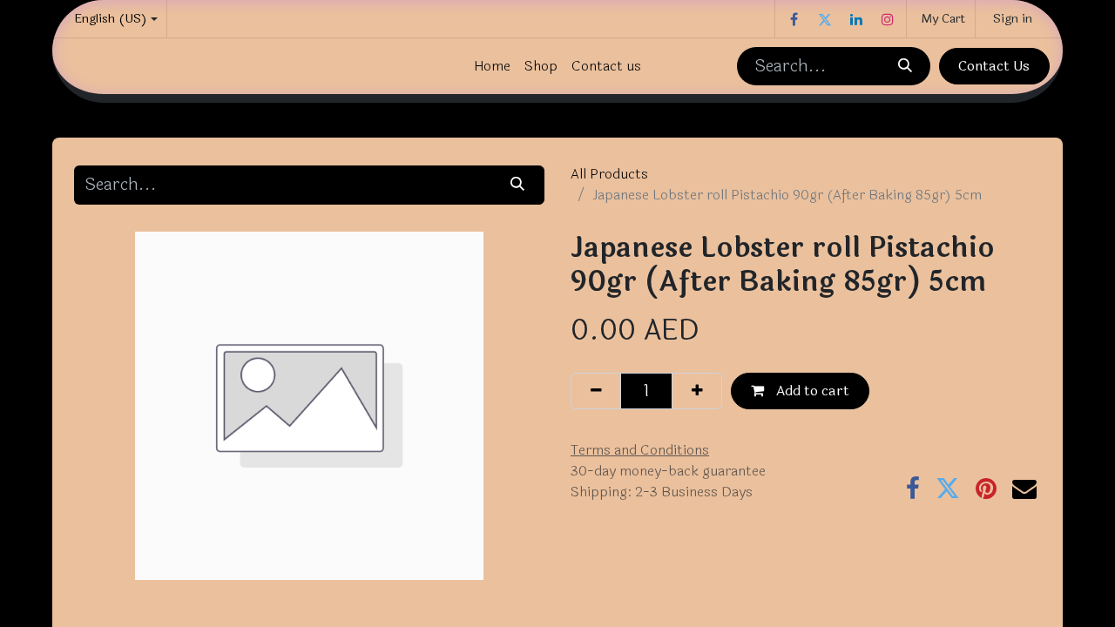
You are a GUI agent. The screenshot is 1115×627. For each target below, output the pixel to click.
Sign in (1012, 19)
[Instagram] (888, 19)
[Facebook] (794, 19)
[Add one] (697, 391)
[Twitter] (825, 19)
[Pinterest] (986, 488)
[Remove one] (596, 391)
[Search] (904, 66)
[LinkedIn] (856, 19)
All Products (609, 174)
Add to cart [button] (811, 390)
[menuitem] (492, 66)
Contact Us (994, 66)
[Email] (1024, 488)
